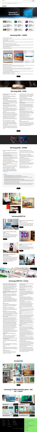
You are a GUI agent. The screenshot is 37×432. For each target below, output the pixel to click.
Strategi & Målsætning (10, 426)
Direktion (8, 420)
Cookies (14, 428)
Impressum (20, 428)
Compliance (9, 422)
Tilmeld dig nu (26, 427)
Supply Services (3, 425)
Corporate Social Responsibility (14, 421)
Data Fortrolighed (16, 428)
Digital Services (3, 420)
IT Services (3, 422)
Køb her (18, 76)
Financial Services (4, 421)
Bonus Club (14, 420)
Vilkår (21, 428)
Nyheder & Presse (9, 424)
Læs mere (21, 250)
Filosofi (8, 425)
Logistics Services (4, 423)
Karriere (8, 421)
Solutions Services (4, 424)
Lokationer (9, 423)
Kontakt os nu (26, 422)
